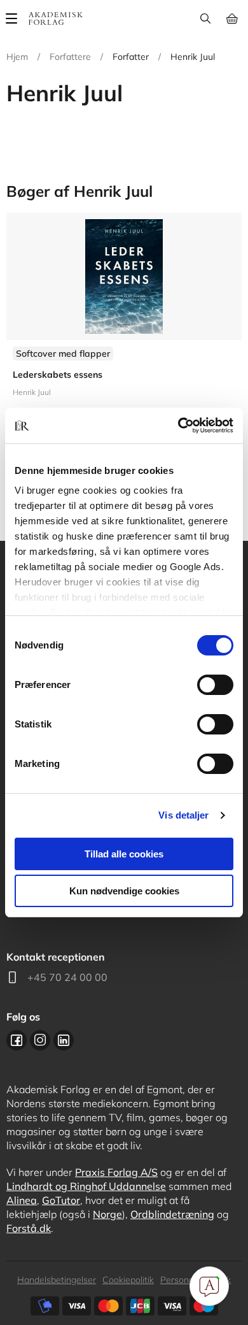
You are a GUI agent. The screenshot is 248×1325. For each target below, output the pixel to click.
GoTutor (61, 1200)
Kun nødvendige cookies (124, 890)
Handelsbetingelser (56, 1280)
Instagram (40, 1040)
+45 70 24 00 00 (67, 977)
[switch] (215, 685)
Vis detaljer (183, 815)
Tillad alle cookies (124, 854)
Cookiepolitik (128, 1280)
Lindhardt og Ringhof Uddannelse (86, 1186)
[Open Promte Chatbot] (209, 1286)
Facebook (16, 1040)
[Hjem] (56, 18)
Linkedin (63, 1040)
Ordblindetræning (172, 1214)
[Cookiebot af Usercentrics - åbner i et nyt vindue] (178, 425)
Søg (205, 18)
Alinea (21, 1200)
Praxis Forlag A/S (116, 1172)
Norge (107, 1214)
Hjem (17, 56)
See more (124, 343)
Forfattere (70, 56)
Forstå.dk (28, 1228)
